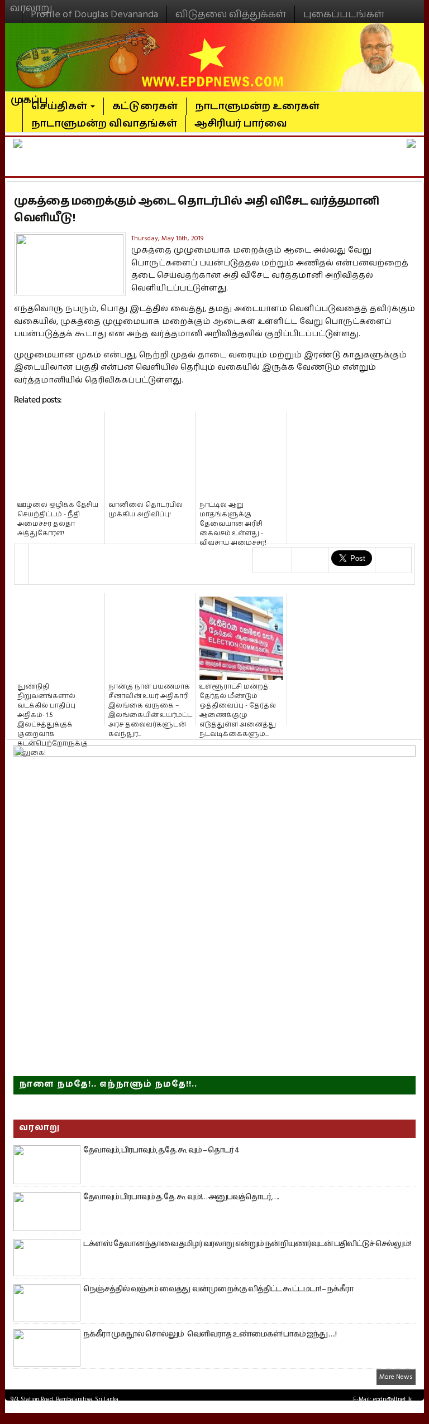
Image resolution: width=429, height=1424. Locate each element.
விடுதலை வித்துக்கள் (230, 14)
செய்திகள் (60, 106)
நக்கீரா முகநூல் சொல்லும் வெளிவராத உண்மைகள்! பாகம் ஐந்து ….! (209, 1334)
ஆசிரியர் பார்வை (240, 123)
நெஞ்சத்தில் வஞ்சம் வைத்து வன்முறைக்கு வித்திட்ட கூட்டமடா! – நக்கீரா (218, 1289)
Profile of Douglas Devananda (94, 14)
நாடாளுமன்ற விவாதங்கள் (104, 123)
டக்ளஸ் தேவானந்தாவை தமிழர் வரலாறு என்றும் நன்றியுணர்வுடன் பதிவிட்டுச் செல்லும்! (247, 1243)
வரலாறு (31, 3)
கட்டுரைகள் (145, 106)
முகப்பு (29, 95)
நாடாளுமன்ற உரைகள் (257, 106)
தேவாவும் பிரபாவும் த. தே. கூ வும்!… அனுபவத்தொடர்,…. (181, 1197)
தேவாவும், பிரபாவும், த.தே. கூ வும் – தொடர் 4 (161, 1150)
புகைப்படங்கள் (343, 14)
